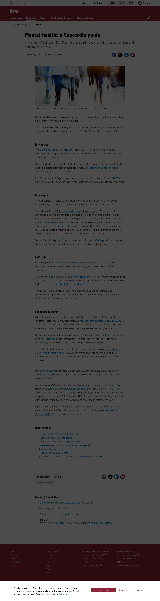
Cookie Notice (65, 594)
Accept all (104, 590)
